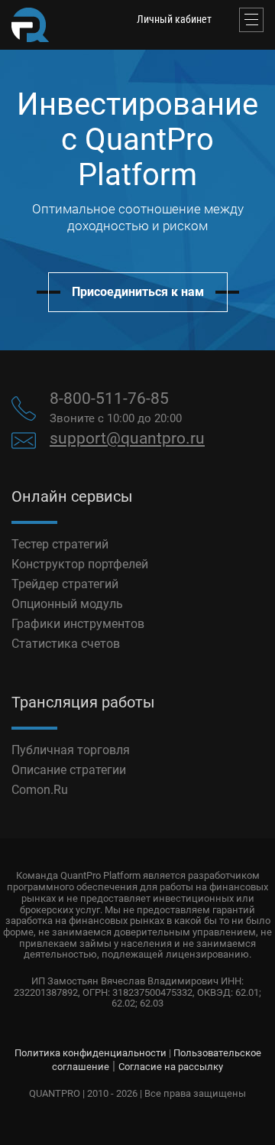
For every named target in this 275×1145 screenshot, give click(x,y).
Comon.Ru (39, 789)
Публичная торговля (70, 750)
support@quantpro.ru (127, 438)
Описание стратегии (68, 770)
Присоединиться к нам (138, 292)
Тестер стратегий (59, 544)
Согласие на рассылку (170, 1066)
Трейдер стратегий (64, 584)
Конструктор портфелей (79, 564)
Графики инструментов (77, 623)
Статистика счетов (65, 643)
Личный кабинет (174, 19)
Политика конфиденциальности (91, 1053)
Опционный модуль (67, 604)
